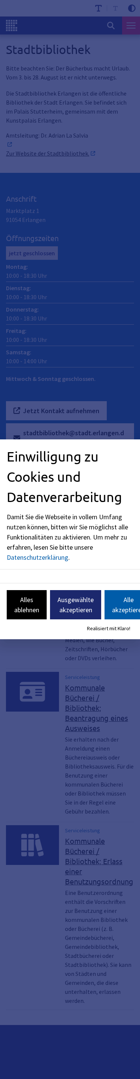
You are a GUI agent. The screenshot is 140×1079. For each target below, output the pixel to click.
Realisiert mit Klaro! (108, 628)
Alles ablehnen (26, 604)
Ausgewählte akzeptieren (75, 604)
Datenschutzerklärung (37, 557)
